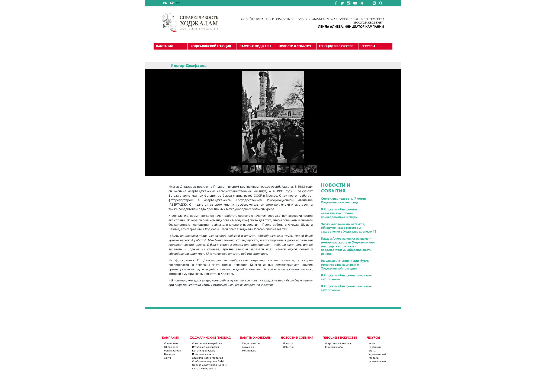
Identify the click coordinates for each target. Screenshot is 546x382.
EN (165, 3)
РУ (178, 3)
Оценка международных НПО (209, 364)
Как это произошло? (204, 350)
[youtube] (355, 3)
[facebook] (336, 3)
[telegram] (361, 3)
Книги (372, 343)
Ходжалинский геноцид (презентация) (377, 358)
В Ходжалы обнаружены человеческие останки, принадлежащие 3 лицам (339, 213)
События (288, 346)
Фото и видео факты (204, 368)
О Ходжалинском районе (207, 343)
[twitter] (342, 3)
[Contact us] (374, 3)
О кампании (171, 343)
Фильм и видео (334, 346)
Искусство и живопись (338, 343)
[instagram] (349, 3)
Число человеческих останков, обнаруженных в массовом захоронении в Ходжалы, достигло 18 (348, 228)
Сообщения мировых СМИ (208, 361)
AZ (172, 3)
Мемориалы (249, 350)
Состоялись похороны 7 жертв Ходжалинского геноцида (343, 200)
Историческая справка (205, 346)
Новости (288, 343)
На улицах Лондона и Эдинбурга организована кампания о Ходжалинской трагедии (345, 264)
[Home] (190, 23)
